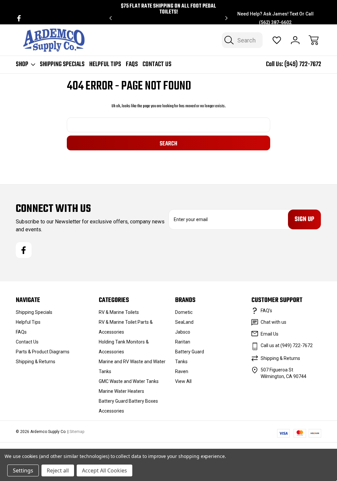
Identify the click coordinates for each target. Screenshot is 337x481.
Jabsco (182, 332)
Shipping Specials (62, 64)
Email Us (269, 334)
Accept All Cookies (104, 470)
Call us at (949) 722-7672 (287, 345)
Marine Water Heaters (121, 391)
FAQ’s (266, 310)
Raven (181, 371)
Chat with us (273, 322)
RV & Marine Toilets (119, 312)
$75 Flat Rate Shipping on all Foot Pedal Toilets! (168, 9)
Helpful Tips (105, 64)
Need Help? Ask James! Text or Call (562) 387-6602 (275, 18)
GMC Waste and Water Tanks (129, 381)
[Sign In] (295, 40)
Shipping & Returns (35, 361)
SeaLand (184, 322)
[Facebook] (19, 18)
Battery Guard (189, 351)
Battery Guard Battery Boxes (128, 401)
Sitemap (76, 431)
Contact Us (157, 64)
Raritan (182, 341)
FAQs (132, 64)
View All (183, 381)
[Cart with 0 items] (313, 40)
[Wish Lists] (276, 40)
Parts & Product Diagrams (42, 351)
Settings (23, 470)
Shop (22, 64)
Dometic (184, 312)
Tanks (181, 361)
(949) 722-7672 (302, 64)
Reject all (58, 470)
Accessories (111, 411)
